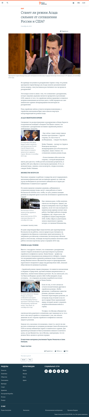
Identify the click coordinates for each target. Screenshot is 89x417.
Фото (24, 377)
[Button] (64, 31)
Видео (25, 370)
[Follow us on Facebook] (46, 371)
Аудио (25, 380)
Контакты (26, 410)
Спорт (3, 387)
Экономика (4, 380)
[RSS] (62, 371)
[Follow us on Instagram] (58, 371)
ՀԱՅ (83, 3)
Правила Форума (72, 410)
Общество (4, 377)
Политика (4, 374)
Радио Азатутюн (6, 410)
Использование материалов (53, 410)
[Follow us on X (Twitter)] (50, 371)
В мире (3, 400)
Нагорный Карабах (7, 393)
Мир (22, 8)
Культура (4, 384)
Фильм (25, 374)
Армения (4, 390)
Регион (3, 397)
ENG (78, 3)
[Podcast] (66, 371)
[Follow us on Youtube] (54, 371)
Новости (3, 370)
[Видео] (73, 3)
